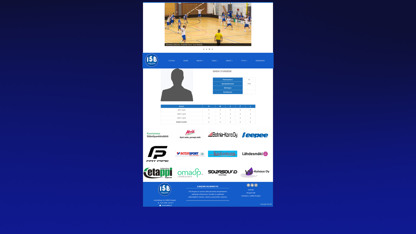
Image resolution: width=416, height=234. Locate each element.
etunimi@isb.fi (167, 205)
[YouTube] (252, 185)
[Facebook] (256, 185)
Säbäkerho (260, 61)
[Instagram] (248, 185)
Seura (185, 61)
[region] (208, 28)
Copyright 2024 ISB (266, 204)
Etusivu (172, 61)
